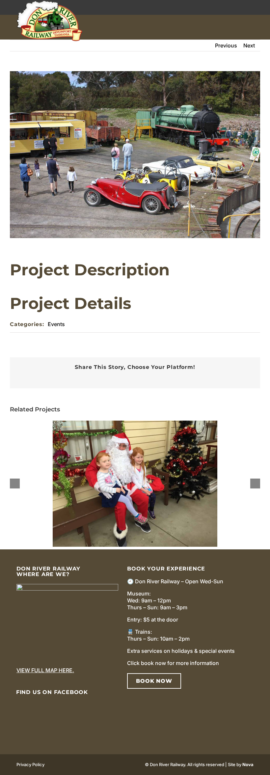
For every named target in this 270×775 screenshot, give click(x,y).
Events (56, 324)
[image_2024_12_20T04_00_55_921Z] (67, 586)
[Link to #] (253, 27)
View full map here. (45, 670)
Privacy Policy (30, 764)
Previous (226, 45)
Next (249, 45)
